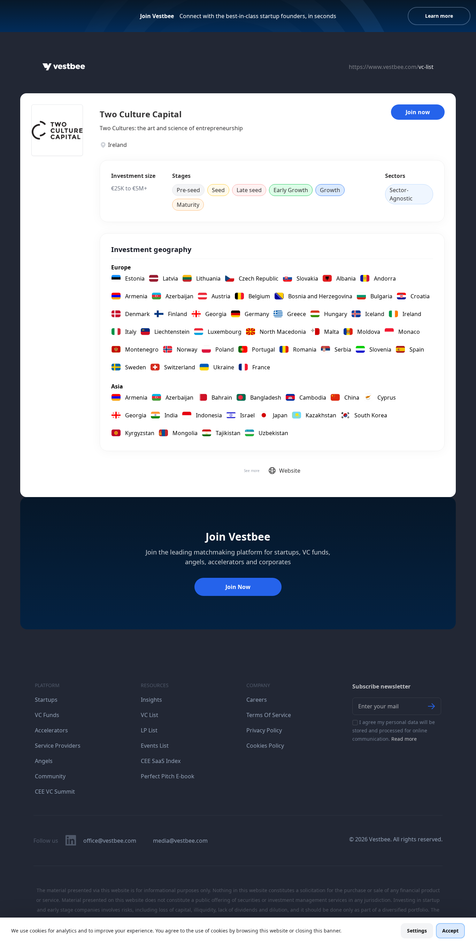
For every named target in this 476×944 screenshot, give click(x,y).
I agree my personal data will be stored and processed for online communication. (393, 730)
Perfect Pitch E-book (167, 776)
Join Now (238, 587)
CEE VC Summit (55, 791)
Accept (450, 930)
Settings (417, 930)
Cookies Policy (265, 745)
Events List (155, 745)
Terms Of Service (268, 715)
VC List (149, 715)
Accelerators (51, 730)
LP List (149, 730)
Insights (151, 699)
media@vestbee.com (180, 840)
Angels (44, 761)
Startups (46, 699)
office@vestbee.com (109, 840)
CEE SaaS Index (161, 761)
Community (50, 776)
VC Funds (47, 715)
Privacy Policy (264, 730)
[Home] (64, 66)
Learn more (439, 16)
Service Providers (57, 745)
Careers (256, 699)
